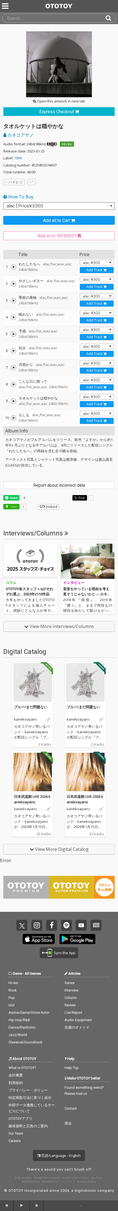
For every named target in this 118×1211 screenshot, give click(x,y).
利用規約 (16, 1083)
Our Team (16, 1133)
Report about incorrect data (59, 485)
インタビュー (74, 582)
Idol (12, 1005)
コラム (11, 582)
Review (70, 1005)
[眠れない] (13, 317)
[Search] (111, 18)
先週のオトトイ (76, 1027)
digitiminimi (85, 1190)
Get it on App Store (38, 939)
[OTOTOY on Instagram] (36, 925)
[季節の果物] (13, 301)
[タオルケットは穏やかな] (13, 401)
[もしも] (13, 418)
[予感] (13, 334)
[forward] (36, 1205)
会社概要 (16, 1075)
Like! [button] (13, 506)
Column (70, 998)
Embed (51, 506)
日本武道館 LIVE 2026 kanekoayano (32, 799)
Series (69, 983)
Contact (70, 1108)
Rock (13, 990)
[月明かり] (13, 368)
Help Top (71, 1068)
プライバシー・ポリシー (28, 1090)
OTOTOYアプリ (20, 1118)
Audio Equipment (78, 1020)
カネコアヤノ (20, 135)
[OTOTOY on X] (21, 925)
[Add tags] (31, 182)
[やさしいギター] (13, 284)
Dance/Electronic (22, 1027)
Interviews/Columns (33, 533)
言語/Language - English (60, 1155)
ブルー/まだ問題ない (30, 706)
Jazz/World (18, 1035)
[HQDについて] (52, 143)
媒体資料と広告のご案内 (28, 1126)
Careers (15, 1141)
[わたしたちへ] (13, 267)
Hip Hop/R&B (19, 1020)
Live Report (73, 1012)
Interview (71, 990)
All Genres (33, 973)
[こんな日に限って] (13, 384)
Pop (12, 998)
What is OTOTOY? (22, 1068)
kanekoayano (25, 719)
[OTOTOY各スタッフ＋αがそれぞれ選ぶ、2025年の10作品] (30, 561)
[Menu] (6, 6)
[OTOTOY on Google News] (96, 925)
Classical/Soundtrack (26, 1042)
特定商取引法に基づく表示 (30, 1098)
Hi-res (67, 143)
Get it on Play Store (77, 939)
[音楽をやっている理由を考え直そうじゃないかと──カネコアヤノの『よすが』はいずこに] (87, 561)
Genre (17, 973)
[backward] (6, 1205)
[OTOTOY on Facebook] (51, 925)
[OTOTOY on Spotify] (66, 925)
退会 (68, 1123)
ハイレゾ (16, 181)
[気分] (13, 351)
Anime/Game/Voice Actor (29, 1012)
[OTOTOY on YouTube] (81, 925)
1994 (18, 157)
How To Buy (20, 197)
